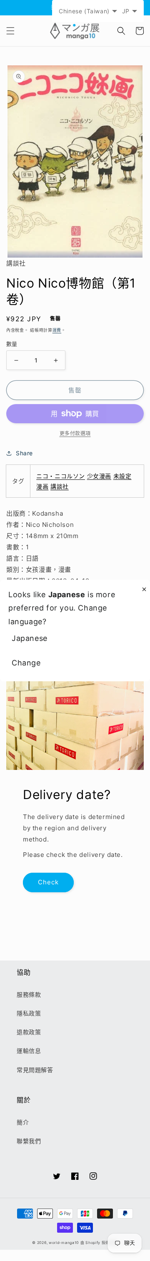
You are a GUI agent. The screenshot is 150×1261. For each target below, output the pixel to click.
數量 (12, 343)
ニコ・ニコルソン (60, 475)
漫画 (42, 486)
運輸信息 (29, 1050)
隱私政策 (29, 1013)
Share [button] (24, 453)
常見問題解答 (35, 1069)
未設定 (122, 475)
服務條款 (29, 994)
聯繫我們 (29, 1140)
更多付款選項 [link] (75, 433)
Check (48, 882)
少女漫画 (99, 475)
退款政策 (29, 1031)
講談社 (59, 486)
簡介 (23, 1122)
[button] (10, 31)
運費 (56, 330)
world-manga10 (64, 1243)
